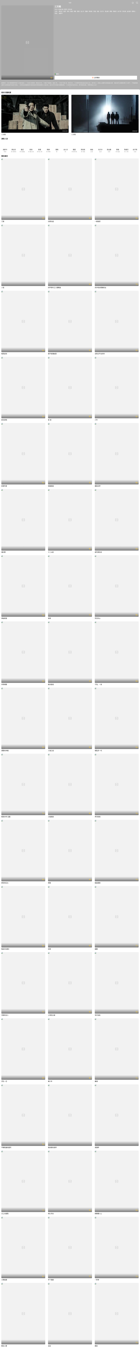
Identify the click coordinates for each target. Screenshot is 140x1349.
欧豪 (71, 11)
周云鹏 (107, 11)
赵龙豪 (129, 11)
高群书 (60, 13)
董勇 (78, 11)
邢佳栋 (90, 11)
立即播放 (97, 77)
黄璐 (111, 11)
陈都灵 (115, 11)
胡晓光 (133, 11)
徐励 (98, 11)
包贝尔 (102, 11)
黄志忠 (60, 11)
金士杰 (82, 11)
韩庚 (75, 11)
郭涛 (68, 11)
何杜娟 (124, 11)
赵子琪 (119, 11)
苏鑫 (94, 11)
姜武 (64, 11)
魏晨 (86, 11)
